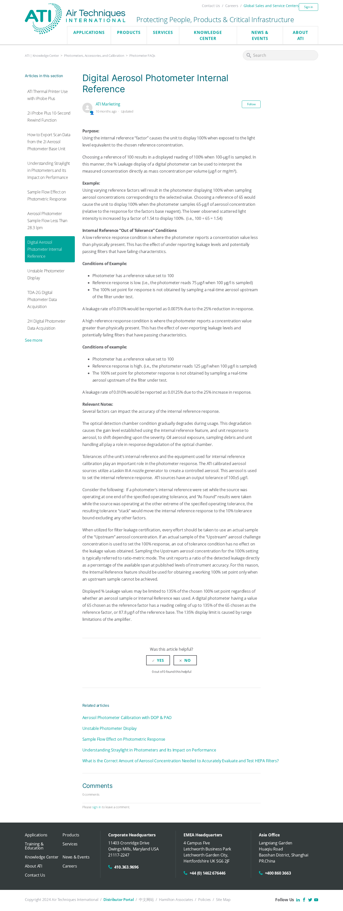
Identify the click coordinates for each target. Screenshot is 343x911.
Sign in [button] (308, 7)
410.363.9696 (126, 867)
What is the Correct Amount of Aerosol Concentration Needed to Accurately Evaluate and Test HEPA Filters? (180, 761)
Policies (204, 899)
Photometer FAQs (142, 55)
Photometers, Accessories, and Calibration (94, 55)
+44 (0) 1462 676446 (207, 873)
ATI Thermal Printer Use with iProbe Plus (47, 95)
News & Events (259, 35)
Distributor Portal (118, 899)
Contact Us (211, 5)
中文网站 (146, 899)
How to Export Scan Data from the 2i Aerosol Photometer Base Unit (48, 141)
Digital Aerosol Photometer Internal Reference (44, 249)
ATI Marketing (108, 104)
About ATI (300, 35)
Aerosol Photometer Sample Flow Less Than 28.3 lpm (47, 220)
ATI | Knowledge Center (42, 55)
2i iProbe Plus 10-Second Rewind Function (49, 116)
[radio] (158, 660)
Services (163, 32)
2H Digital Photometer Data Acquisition (46, 324)
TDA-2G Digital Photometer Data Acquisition (41, 299)
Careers (231, 5)
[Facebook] (304, 900)
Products (129, 32)
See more (33, 340)
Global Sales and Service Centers (271, 5)
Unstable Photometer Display (45, 274)
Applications (89, 32)
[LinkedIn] (298, 900)
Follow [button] (251, 104)
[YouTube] (316, 900)
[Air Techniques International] (75, 8)
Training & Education (34, 846)
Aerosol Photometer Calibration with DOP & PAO (127, 717)
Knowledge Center (208, 35)
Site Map (223, 899)
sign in (96, 807)
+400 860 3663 (278, 873)
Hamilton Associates (176, 899)
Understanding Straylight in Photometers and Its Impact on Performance (48, 170)
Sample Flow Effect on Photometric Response (47, 195)
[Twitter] (310, 900)
